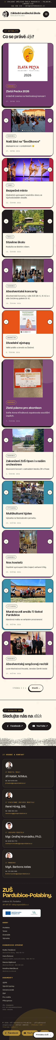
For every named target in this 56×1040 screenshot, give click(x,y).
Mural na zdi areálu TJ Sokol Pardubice (24, 613)
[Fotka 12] (38, 450)
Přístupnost (7, 1001)
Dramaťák (6, 935)
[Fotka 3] (26, 130)
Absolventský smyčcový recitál (27, 664)
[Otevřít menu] (46, 14)
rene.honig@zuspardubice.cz (16, 813)
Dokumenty (8, 978)
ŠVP (4, 993)
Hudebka (6, 928)
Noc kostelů (14, 562)
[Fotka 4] (28, 130)
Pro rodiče (7, 997)
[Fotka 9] (32, 450)
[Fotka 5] (29, 130)
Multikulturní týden (19, 513)
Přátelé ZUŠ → (38, 1025)
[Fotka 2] (24, 130)
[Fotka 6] (31, 130)
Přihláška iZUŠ (42, 1035)
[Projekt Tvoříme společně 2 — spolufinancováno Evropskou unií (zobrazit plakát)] (22, 913)
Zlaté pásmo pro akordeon (23, 408)
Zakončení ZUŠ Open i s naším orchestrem (25, 462)
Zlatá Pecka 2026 (17, 91)
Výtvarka (6, 938)
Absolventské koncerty (21, 291)
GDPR (5, 983)
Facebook (13, 1033)
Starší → (36, 688)
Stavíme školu (15, 242)
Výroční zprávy (8, 986)
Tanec (5, 931)
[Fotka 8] (30, 450)
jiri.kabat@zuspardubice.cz (15, 783)
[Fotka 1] (22, 130)
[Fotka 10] (34, 450)
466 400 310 (7, 904)
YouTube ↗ (42, 726)
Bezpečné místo (17, 190)
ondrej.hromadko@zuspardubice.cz (18, 843)
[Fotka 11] (36, 450)
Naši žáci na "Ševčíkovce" (23, 141)
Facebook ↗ (16, 726)
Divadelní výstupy (18, 343)
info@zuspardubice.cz (20, 904)
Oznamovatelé (8, 990)
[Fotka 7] (33, 130)
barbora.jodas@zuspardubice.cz (17, 874)
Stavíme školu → (10, 1027)
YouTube (31, 1033)
